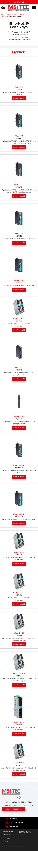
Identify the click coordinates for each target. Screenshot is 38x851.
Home (2, 14)
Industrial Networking (12, 14)
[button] (34, 7)
